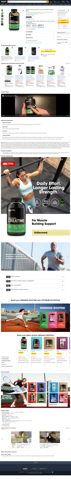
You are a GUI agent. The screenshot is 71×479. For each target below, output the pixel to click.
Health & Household (4, 6)
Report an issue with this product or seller (34, 42)
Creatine (24, 6)
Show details (44, 56)
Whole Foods (39, 4)
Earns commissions (13, 95)
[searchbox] (28, 2)
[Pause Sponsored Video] (30, 440)
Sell (58, 4)
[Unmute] (69, 115)
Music (69, 4)
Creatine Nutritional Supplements (10, 421)
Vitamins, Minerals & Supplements (13, 6)
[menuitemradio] (67, 115)
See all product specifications (32, 40)
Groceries (34, 4)
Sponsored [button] (2, 429)
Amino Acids (21, 6)
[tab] (33, 268)
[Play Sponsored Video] (50, 437)
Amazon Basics (17, 4)
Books (50, 4)
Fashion (61, 4)
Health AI (6, 4)
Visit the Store (30, 405)
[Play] (2, 115)
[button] (2, 4)
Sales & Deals (7, 423)
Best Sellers (23, 4)
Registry (65, 4)
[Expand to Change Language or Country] (38, 468)
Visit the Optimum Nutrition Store (31, 14)
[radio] (2, 10)
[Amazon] (4, 1)
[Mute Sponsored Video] (30, 442)
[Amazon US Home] (25, 469)
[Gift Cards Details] (56, 4)
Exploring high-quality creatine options (11, 96)
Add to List (59, 36)
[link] (20, 51)
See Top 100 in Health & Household (25, 420)
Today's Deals (45, 4)
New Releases (29, 4)
